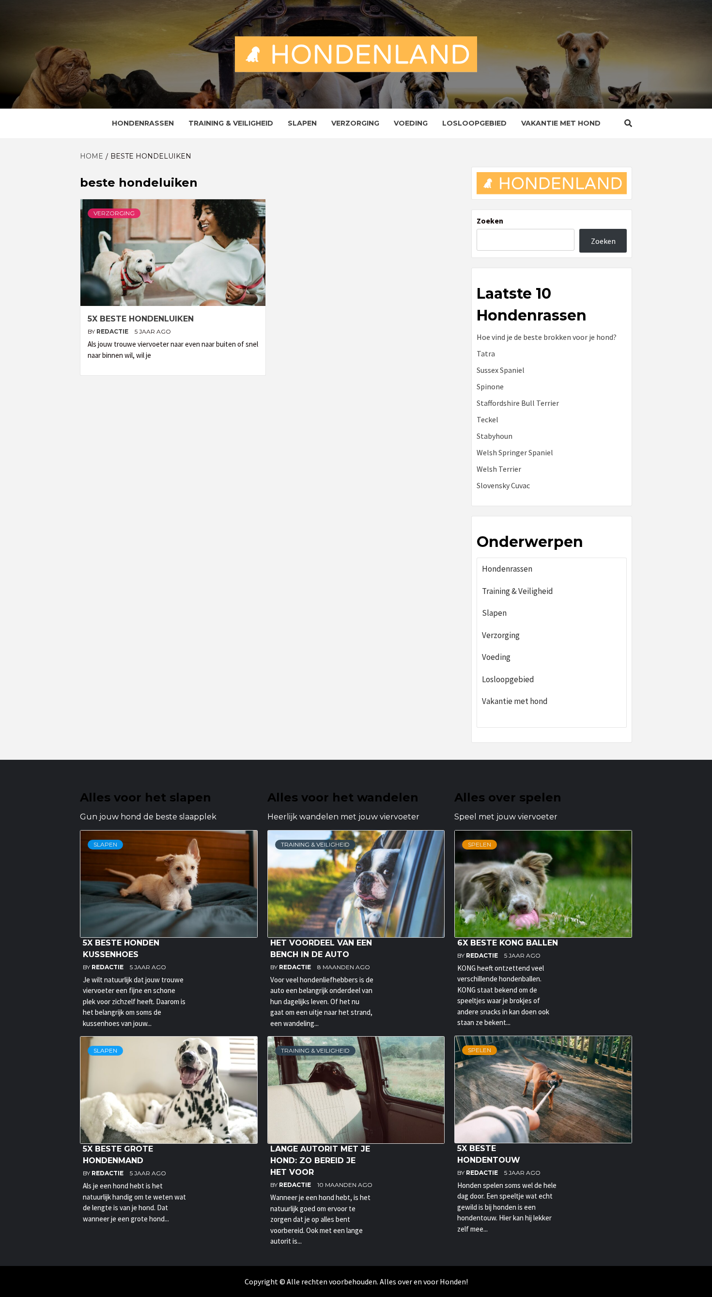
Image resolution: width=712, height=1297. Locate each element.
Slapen (302, 123)
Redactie (113, 331)
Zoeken (490, 220)
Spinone (490, 386)
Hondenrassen (143, 123)
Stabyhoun (494, 436)
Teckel (487, 419)
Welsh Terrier (499, 469)
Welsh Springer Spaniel (515, 452)
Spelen (479, 844)
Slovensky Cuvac (503, 485)
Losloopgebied (474, 123)
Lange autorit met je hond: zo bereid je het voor (320, 1160)
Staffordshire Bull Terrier (518, 403)
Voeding (411, 123)
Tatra (486, 353)
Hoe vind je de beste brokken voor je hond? (547, 337)
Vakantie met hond (561, 123)
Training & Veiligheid (230, 123)
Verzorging (355, 123)
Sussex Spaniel (501, 370)
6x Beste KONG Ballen (507, 942)
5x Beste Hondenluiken (141, 318)
